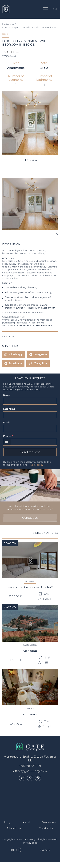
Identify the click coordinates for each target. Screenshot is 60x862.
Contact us (30, 517)
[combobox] (7, 442)
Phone (7, 436)
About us (14, 828)
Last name (9, 408)
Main (5, 23)
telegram (40, 354)
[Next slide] (57, 234)
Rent (26, 822)
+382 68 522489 (30, 766)
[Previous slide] (3, 234)
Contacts (46, 828)
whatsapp (16, 354)
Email (6, 422)
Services (49, 822)
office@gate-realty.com (30, 771)
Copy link (40, 363)
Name (6, 395)
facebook (15, 363)
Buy (12, 23)
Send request (30, 452)
